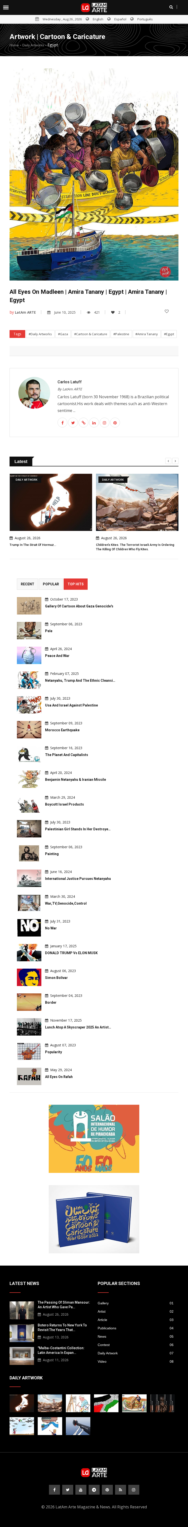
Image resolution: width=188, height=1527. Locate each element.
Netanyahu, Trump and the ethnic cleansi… (80, 680)
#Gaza (63, 334)
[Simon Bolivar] (29, 977)
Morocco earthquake (62, 730)
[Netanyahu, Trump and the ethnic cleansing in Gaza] (29, 680)
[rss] (120, 1490)
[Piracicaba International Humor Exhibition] (94, 1139)
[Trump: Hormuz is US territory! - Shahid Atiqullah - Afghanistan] (50, 1426)
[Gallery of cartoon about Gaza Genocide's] (29, 606)
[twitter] (73, 423)
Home (14, 45)
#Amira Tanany (146, 334)
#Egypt (169, 334)
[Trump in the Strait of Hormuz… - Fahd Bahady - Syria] (22, 1403)
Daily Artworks (33, 45)
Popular (51, 584)
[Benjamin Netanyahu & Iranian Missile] (29, 779)
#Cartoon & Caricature (90, 334)
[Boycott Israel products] (29, 804)
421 (97, 312)
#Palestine (121, 334)
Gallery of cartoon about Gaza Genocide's (79, 606)
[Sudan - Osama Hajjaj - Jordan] (162, 1403)
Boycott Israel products (64, 804)
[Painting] (29, 853)
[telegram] (94, 1490)
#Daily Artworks (40, 334)
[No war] (29, 928)
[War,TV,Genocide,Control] (29, 903)
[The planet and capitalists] (29, 754)
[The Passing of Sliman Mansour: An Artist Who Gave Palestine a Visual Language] (22, 1309)
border (51, 1002)
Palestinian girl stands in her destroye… (78, 829)
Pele (48, 631)
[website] (83, 423)
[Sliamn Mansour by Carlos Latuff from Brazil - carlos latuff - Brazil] (78, 1403)
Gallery (136, 1303)
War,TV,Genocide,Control (66, 903)
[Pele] (29, 630)
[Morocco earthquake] (29, 729)
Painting (52, 854)
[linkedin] (94, 423)
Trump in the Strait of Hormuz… (33, 545)
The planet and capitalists (66, 755)
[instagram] (104, 423)
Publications (136, 1328)
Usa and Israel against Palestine (71, 705)
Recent (27, 584)
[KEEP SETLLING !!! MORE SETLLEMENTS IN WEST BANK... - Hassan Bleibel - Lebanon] (106, 1403)
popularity (53, 1052)
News (136, 1336)
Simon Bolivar (56, 978)
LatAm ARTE (25, 312)
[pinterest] (115, 423)
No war (51, 928)
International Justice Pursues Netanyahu (78, 879)
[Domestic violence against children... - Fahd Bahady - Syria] (78, 1426)
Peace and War (57, 656)
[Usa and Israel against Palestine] (29, 705)
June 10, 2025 (65, 312)
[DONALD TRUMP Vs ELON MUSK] (29, 952)
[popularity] (29, 1051)
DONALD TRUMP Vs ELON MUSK (71, 953)
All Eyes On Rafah (59, 1077)
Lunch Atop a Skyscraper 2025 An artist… (78, 1027)
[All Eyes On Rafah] (29, 1076)
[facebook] (62, 423)
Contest (136, 1345)
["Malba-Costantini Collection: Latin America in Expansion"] (22, 1355)
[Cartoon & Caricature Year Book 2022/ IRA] (94, 1219)
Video (136, 1361)
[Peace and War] (29, 655)
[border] (29, 1002)
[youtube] (80, 1490)
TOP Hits (76, 584)
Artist (136, 1311)
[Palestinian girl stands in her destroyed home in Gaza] (29, 828)
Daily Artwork (136, 1353)
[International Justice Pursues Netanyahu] (29, 878)
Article (136, 1320)
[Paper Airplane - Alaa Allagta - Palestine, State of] (22, 1426)
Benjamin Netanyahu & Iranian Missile (75, 780)
